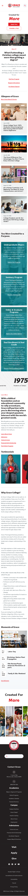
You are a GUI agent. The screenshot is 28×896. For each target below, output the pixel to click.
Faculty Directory (14, 801)
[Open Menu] (2, 5)
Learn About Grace (6, 434)
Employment (14, 822)
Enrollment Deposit (14, 86)
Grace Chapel (14, 812)
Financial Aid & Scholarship (8, 443)
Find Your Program (14, 79)
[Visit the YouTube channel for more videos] (19, 864)
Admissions (4, 437)
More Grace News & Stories (9, 99)
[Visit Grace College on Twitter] (15, 864)
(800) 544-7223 (14, 784)
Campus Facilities (14, 809)
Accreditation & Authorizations (14, 875)
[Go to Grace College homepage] (14, 745)
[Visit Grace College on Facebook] (9, 864)
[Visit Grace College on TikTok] (12, 864)
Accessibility (14, 879)
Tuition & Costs (5, 440)
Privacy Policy (14, 886)
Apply (14, 853)
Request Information (14, 82)
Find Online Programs (7, 446)
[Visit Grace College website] (14, 5)
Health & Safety (14, 815)
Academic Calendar (14, 798)
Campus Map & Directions (14, 839)
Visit (14, 847)
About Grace (14, 819)
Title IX (14, 883)
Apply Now (14, 24)
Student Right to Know (14, 871)
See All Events (5, 680)
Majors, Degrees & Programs (14, 792)
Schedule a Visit (14, 28)
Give (14, 859)
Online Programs (14, 795)
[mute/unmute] (24, 37)
